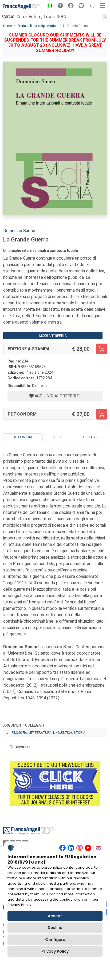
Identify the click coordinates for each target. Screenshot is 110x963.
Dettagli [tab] (89, 437)
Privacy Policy (55, 951)
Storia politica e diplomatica (37, 26)
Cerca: (8, 16)
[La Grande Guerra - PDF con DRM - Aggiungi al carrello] (101, 414)
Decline (55, 927)
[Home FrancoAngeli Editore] (21, 6)
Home (7, 26)
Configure (55, 939)
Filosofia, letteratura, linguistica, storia (48, 733)
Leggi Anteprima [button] (53, 335)
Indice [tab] (57, 437)
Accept (55, 915)
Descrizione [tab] (23, 437)
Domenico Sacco (19, 230)
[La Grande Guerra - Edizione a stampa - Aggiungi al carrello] (101, 349)
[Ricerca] (104, 16)
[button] (48, 6)
